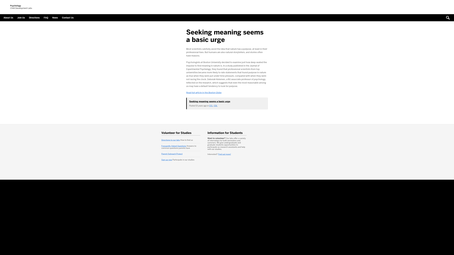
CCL (211, 105)
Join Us (21, 17)
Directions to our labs (170, 140)
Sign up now (166, 160)
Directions (34, 17)
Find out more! (224, 154)
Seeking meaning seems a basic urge (209, 101)
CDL (215, 105)
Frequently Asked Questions (173, 146)
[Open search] (448, 17)
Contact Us (68, 17)
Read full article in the (204, 92)
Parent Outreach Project (172, 154)
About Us (8, 17)
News (55, 17)
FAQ (46, 17)
